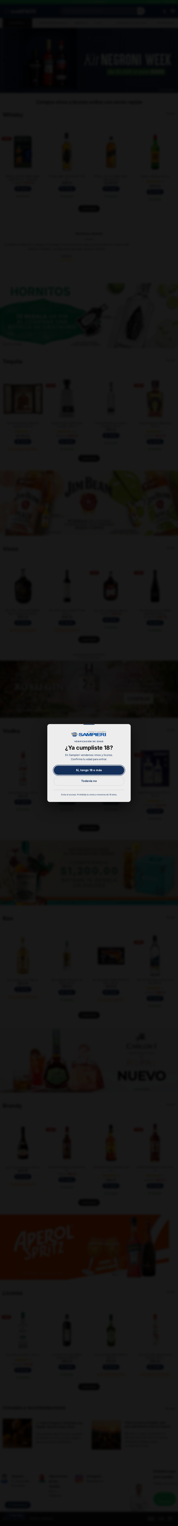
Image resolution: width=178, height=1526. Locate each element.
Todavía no (89, 781)
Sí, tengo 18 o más (89, 770)
